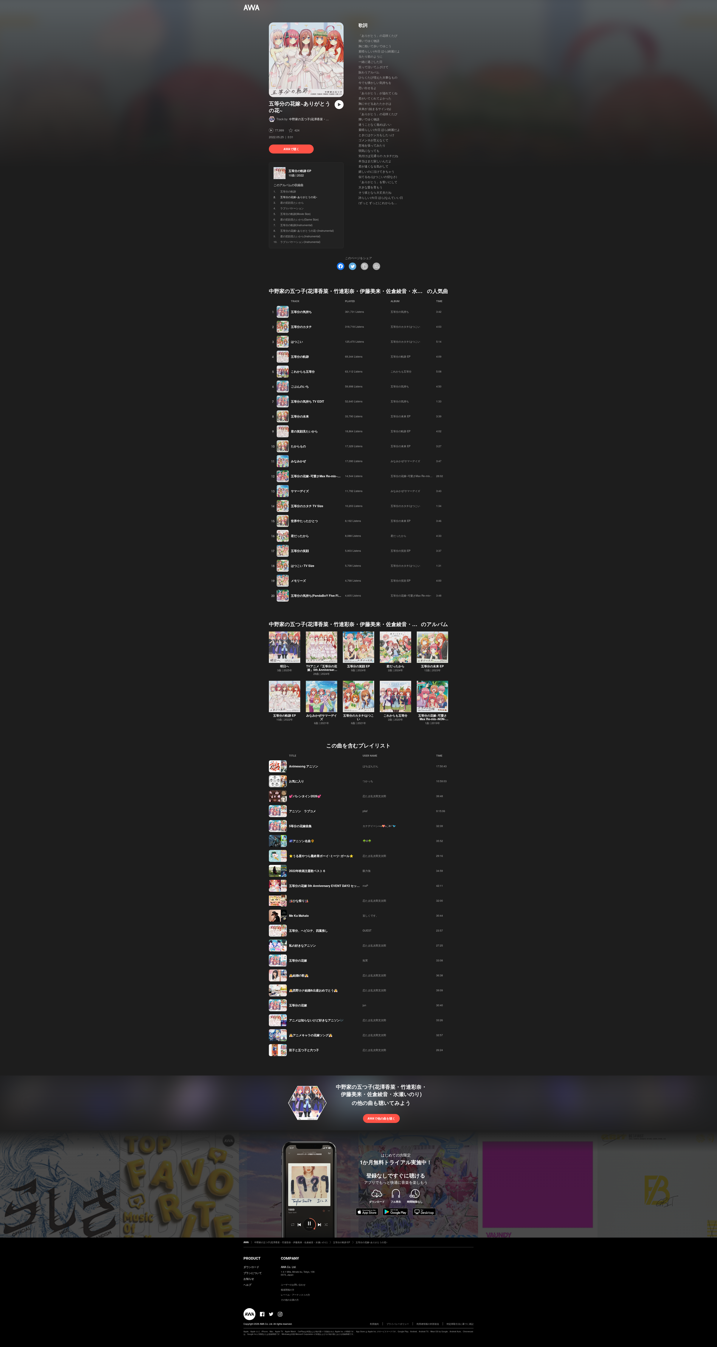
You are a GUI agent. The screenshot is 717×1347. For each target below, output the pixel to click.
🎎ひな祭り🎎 (298, 900)
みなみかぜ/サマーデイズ (405, 461)
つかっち (368, 781)
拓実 (365, 960)
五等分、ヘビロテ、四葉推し (308, 930)
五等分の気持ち (301, 312)
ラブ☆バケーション (292, 208)
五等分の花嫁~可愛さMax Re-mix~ (411, 595)
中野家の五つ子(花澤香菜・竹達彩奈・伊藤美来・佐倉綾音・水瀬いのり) (291, 1242)
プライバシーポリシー (398, 1323)
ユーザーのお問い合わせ (293, 1284)
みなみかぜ (298, 461)
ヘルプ (247, 1285)
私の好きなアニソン (302, 945)
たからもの (298, 446)
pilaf (365, 811)
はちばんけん (370, 766)
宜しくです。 (370, 915)
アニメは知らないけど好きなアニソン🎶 (316, 1020)
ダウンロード (251, 1267)
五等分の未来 (300, 416)
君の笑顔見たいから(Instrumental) (300, 236)
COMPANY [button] (290, 1258)
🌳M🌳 (367, 841)
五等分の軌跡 (288, 191)
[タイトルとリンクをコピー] (364, 266)
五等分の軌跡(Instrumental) (296, 225)
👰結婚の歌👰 (298, 975)
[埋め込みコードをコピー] (376, 266)
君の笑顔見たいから (292, 202)
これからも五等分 (303, 371)
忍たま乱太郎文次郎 (374, 796)
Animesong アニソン (303, 766)
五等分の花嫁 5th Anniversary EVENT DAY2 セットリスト (329, 886)
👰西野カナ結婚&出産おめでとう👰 (313, 990)
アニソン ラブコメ (302, 811)
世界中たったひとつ (304, 521)
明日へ (284, 666)
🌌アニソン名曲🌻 (301, 841)
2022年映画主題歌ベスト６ (307, 871)
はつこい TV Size (302, 566)
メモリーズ (298, 580)
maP (365, 885)
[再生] (339, 104)
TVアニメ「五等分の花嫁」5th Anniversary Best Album (321, 669)
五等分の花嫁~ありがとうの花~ (371, 1242)
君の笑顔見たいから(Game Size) (299, 219)
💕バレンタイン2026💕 (305, 796)
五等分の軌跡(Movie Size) (295, 214)
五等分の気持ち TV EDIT (307, 401)
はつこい (297, 341)
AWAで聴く (291, 149)
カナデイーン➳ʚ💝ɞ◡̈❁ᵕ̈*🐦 (379, 826)
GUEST (367, 930)
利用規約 (374, 1323)
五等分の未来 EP (400, 416)
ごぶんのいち (300, 386)
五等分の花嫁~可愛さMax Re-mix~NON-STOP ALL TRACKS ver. (335, 476)
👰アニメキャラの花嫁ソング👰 (310, 1035)
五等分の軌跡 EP (299, 171)
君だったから (300, 536)
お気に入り (296, 781)
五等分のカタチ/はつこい (405, 326)
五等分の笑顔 (300, 551)
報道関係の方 (287, 1289)
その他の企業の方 (290, 1299)
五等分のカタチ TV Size (307, 506)
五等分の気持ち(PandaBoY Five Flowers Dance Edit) (327, 595)
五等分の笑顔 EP (400, 551)
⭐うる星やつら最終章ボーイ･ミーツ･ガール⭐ (321, 856)
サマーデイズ (300, 491)
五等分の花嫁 (298, 960)
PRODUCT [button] (251, 1258)
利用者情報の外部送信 (428, 1323)
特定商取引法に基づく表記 (460, 1323)
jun (364, 1005)
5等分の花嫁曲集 (300, 826)
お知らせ (248, 1279)
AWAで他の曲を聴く (381, 1118)
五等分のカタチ (301, 327)
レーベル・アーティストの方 (295, 1294)
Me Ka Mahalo (299, 915)
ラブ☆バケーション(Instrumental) (300, 242)
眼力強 (366, 871)
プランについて (252, 1273)
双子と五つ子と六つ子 (304, 1050)
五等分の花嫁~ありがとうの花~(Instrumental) (307, 230)
